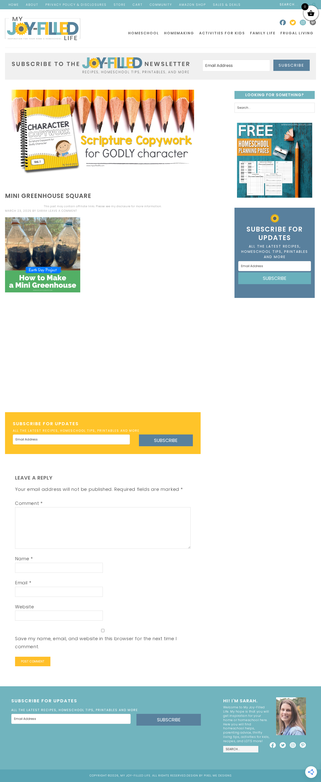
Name (24, 558)
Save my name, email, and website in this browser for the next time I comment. (96, 642)
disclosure (123, 206)
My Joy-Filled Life (42, 28)
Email (23, 583)
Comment (28, 503)
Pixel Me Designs (218, 775)
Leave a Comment (62, 211)
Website (24, 607)
